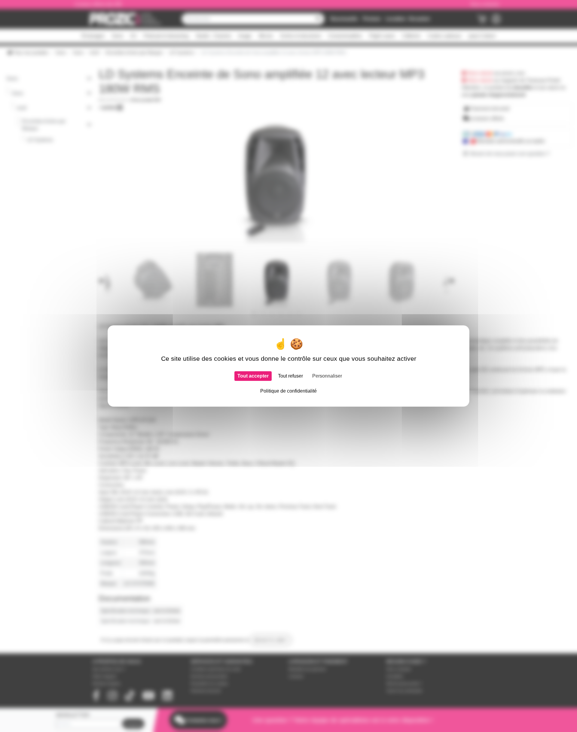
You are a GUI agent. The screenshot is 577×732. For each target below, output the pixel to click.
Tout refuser (290, 375)
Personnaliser (327, 375)
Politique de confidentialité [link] (288, 390)
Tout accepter (253, 375)
